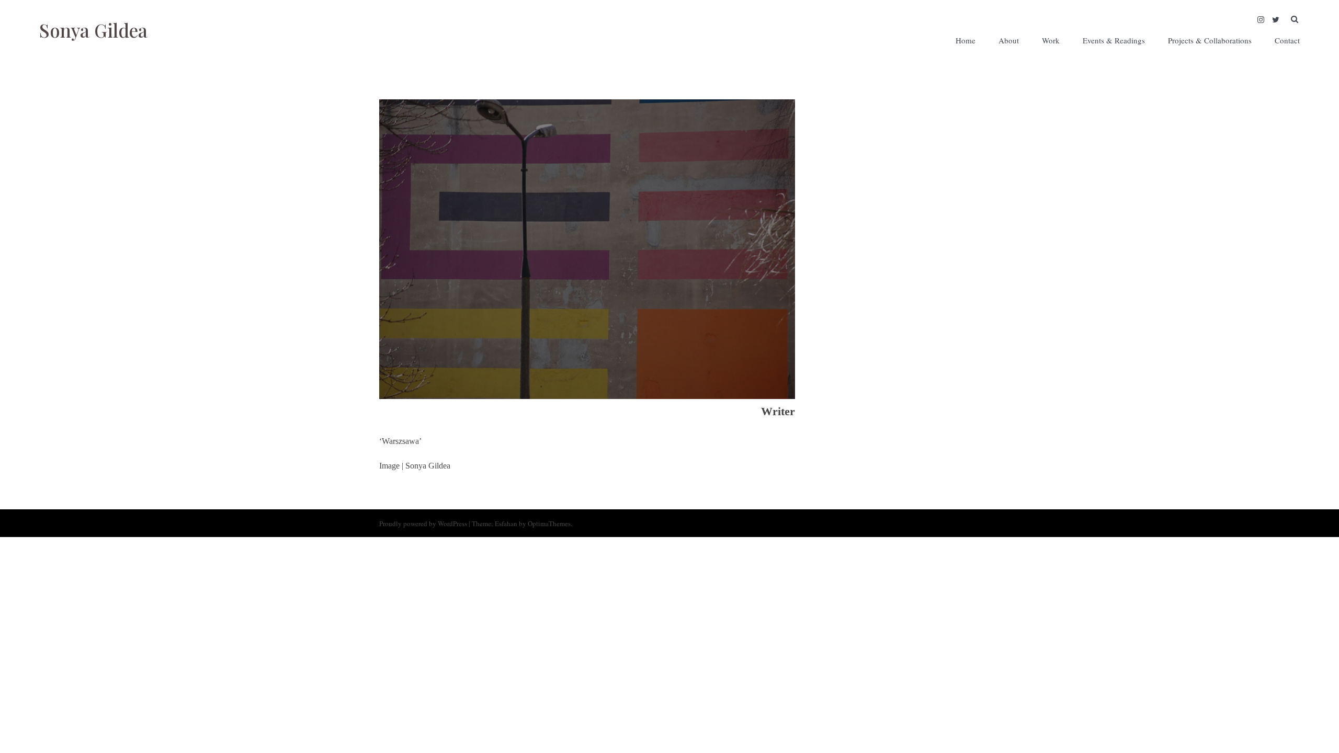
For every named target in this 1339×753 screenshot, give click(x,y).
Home (965, 40)
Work (1051, 40)
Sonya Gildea (93, 30)
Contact (1287, 40)
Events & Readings (1114, 40)
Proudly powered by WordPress (423, 523)
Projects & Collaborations (1210, 40)
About (1008, 40)
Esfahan (506, 523)
